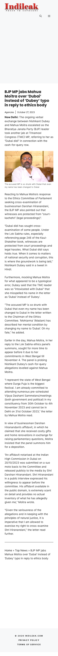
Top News (21, 550)
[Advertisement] (29, 54)
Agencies (9, 112)
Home (8, 550)
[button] (40, 16)
